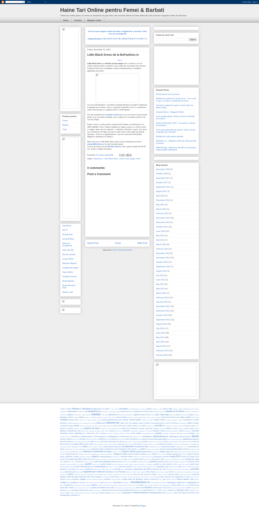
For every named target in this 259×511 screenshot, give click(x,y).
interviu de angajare (153, 449)
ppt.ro (123, 469)
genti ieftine (179, 439)
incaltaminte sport (110, 449)
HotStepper (75, 446)
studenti (163, 482)
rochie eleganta (186, 472)
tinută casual (194, 485)
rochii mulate (123, 477)
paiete (100, 461)
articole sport (148, 411)
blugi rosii (172, 415)
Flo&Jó (88, 439)
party (167, 466)
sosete (82, 482)
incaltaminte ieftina (97, 449)
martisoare (82, 456)
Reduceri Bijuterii (69, 263)
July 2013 (160, 275)
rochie (171, 472)
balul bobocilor (86, 415)
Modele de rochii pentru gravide (169, 136)
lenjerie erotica (117, 451)
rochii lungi (114, 477)
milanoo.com (138, 456)
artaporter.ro (138, 411)
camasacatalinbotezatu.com (111, 420)
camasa (64, 419)
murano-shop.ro (139, 459)
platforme (89, 469)
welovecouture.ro (141, 492)
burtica (153, 417)
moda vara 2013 (88, 459)
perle (176, 466)
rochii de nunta (162, 474)
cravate (161, 428)
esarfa (133, 433)
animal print (112, 411)
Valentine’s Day (194, 490)
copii (193, 426)
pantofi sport (194, 464)
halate (145, 444)
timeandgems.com (165, 485)
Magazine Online (120, 454)
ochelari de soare (192, 459)
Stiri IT (65, 230)
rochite (161, 477)
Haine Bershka (173, 441)
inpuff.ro (143, 449)
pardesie (122, 466)
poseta (112, 469)
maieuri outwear (140, 454)
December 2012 (163, 306)
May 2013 (160, 284)
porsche (107, 469)
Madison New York (85, 454)
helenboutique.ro (185, 444)
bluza (178, 415)
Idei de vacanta (68, 254)
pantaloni (153, 462)
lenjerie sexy (165, 452)
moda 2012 (175, 456)
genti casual (171, 439)
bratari (140, 417)
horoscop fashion (65, 446)
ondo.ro (73, 461)
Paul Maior (100, 155)
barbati (96, 414)
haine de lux (69, 444)
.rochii (62, 409)
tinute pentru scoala (121, 487)
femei (195, 436)
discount (195, 431)
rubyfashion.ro (180, 477)
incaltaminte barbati (168, 446)
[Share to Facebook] (128, 155)
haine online (89, 444)
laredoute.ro (100, 451)
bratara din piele (132, 417)
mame (159, 454)
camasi (125, 420)
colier (139, 426)
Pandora (146, 461)
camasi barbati (135, 420)
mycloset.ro (156, 459)
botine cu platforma (90, 417)
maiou (149, 454)
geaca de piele (147, 439)
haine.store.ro (138, 444)
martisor (88, 456)
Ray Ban (79, 472)
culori (175, 428)
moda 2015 (64, 459)
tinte (178, 485)
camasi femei (159, 420)
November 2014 (163, 222)
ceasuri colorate (144, 423)
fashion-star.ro (87, 436)
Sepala (146, 479)
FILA (77, 439)
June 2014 (160, 231)
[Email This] (120, 155)
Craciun (141, 428)
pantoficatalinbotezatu (67, 466)
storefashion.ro (140, 482)
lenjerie (109, 452)
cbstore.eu (113, 422)
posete (117, 469)
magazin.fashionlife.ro (107, 454)
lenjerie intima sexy (143, 452)
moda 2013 (186, 456)
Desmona (169, 431)
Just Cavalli (68, 451)
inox (138, 449)
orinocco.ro (80, 461)
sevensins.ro (154, 479)
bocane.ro (64, 417)
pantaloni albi (162, 461)
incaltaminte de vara (71, 449)
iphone (162, 449)
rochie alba (177, 472)
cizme (76, 425)
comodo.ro (159, 425)
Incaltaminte (128, 446)
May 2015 (160, 205)
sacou (188, 477)
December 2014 (163, 218)
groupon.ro (151, 441)
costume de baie (91, 428)
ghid (92, 441)
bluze (191, 415)
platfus (95, 469)
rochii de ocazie (173, 474)
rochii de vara (84, 477)
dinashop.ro (188, 431)
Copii (64, 129)
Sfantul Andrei (171, 479)
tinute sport (140, 487)
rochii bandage (88, 474)
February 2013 (162, 297)
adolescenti (63, 411)
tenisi (141, 485)
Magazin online (94, 20)
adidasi (149, 409)
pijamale (63, 469)
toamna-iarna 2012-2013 (161, 487)
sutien (62, 485)
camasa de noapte (85, 420)
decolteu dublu (100, 431)
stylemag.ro (171, 482)
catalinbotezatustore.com (75, 423)
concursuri (175, 426)
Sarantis (100, 479)
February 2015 (162, 213)
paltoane (106, 462)
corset (197, 426)
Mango (169, 454)
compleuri (168, 426)
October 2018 (162, 173)
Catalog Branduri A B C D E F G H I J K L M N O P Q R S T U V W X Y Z (117, 39)
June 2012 (160, 333)
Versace (62, 493)
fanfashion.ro (76, 436)
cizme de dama (85, 426)
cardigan (168, 420)
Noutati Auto (67, 234)
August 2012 (161, 324)
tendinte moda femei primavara (107, 485)
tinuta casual (185, 485)
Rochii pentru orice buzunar (168, 94)
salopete (75, 479)
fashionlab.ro (147, 436)
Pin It (120, 60)
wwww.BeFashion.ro (95, 144)
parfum (129, 466)
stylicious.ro (181, 482)
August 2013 (161, 271)
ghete (69, 441)
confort (181, 426)
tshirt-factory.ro (148, 490)
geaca (140, 439)
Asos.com (162, 411)
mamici (164, 454)
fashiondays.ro (113, 436)
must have (148, 459)
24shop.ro (76, 409)
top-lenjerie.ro (182, 487)
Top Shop (174, 487)
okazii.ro (67, 461)
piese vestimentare (188, 466)
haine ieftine (79, 444)
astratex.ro (170, 411)
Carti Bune (66, 226)
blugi (167, 415)
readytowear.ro (90, 472)
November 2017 (163, 178)
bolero (70, 417)
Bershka (121, 415)
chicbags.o (183, 423)
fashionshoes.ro (160, 436)
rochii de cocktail (150, 474)
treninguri (75, 490)
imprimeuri (118, 446)
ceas (122, 423)
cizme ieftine (94, 426)
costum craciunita (66, 428)
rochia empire (140, 472)
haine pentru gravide (110, 444)
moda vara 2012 (75, 459)
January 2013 (162, 302)
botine (81, 417)
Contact (77, 20)
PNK (103, 469)
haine (166, 441)
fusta (123, 439)
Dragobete (64, 433)
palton (134, 461)
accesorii (123, 409)
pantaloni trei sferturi (77, 464)
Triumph (140, 490)
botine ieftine (112, 417)
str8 (152, 482)
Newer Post (92, 243)
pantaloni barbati (173, 461)
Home (65, 20)
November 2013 (163, 258)
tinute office (110, 487)
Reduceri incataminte (67, 244)
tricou (81, 490)
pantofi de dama (183, 464)
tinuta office (64, 487)
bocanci (196, 415)
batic (106, 415)
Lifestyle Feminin (69, 276)
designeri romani (159, 431)
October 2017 (162, 182)
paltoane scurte (127, 461)
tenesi (134, 485)
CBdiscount (100, 423)
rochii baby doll (78, 474)
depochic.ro (118, 431)
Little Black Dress (111, 159)
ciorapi (70, 426)
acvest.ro (143, 409)
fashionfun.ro (137, 436)
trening (69, 490)
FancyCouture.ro (65, 436)
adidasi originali (178, 409)
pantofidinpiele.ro (101, 467)
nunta (166, 459)
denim (107, 431)
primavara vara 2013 (158, 469)
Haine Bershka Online (185, 441)
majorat (154, 454)
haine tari (121, 444)
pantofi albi (96, 464)
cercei (168, 423)
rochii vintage (154, 477)
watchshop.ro (127, 493)
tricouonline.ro (97, 490)
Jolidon (192, 449)
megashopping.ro (106, 456)
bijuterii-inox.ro (145, 415)
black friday (159, 415)
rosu (172, 477)
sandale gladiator (92, 479)
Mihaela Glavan (127, 456)
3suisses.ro (87, 409)
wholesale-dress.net (158, 493)
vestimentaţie (94, 493)
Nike (162, 459)
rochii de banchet (126, 474)
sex (161, 479)
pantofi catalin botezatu (131, 464)
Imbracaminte (108, 446)
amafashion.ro (94, 411)
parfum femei (152, 466)
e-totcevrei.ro (90, 433)
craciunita (148, 428)
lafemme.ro (88, 451)
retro (117, 472)
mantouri (184, 454)
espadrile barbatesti (169, 433)
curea (186, 428)
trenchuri (63, 490)
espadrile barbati (182, 433)
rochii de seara (73, 477)
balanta (64, 415)
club (123, 426)
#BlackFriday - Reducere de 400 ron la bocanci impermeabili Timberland (176, 148)
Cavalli (94, 423)
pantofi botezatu (117, 464)
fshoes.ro (114, 439)
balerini (70, 415)
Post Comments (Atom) (123, 250)
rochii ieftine (106, 477)
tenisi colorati (148, 485)
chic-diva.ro (175, 423)
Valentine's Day (182, 490)
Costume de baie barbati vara (110, 428)
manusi (190, 454)
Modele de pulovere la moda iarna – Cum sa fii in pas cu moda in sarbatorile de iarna (176, 99)
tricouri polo (112, 490)
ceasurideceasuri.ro (158, 423)
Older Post (142, 243)
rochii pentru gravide (133, 477)
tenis (137, 485)
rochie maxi (63, 474)
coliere (143, 426)
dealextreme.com (74, 431)
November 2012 (163, 311)
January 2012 (162, 355)
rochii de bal (117, 474)
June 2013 (160, 280)
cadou (182, 417)
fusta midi (129, 439)
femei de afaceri (66, 439)
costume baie (78, 428)
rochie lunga (195, 472)
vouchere (118, 493)
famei (197, 433)
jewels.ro (186, 449)
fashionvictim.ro (185, 436)
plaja (73, 469)
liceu (172, 451)
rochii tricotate (145, 477)
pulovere (68, 472)
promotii (195, 469)
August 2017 (161, 191)
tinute (71, 488)
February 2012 (162, 350)
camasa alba (73, 420)
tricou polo (88, 490)
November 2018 (163, 169)
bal (61, 415)
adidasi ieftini (167, 409)
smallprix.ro (64, 482)
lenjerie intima (128, 451)
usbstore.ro (172, 490)
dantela (196, 428)
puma (74, 472)
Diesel (181, 431)
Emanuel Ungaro (113, 433)
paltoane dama (116, 461)
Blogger (143, 506)
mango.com (176, 454)
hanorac (170, 444)
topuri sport (195, 487)
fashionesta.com (126, 436)
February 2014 (162, 249)
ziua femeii (191, 493)
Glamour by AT (128, 441)
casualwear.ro (188, 420)
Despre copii (67, 292)
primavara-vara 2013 (173, 469)
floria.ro (95, 439)
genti (165, 439)
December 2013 (163, 253)
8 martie (106, 409)
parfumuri (160, 467)
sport (102, 482)
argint (118, 411)
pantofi (88, 464)
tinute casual (78, 487)
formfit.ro (102, 439)
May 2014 (160, 235)
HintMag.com (195, 444)
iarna (85, 446)
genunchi (63, 441)
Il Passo (100, 446)
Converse (187, 426)
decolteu (91, 431)
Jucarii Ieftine (68, 259)
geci (160, 439)
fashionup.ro (174, 436)
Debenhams (84, 431)
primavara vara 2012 (142, 469)
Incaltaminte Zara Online (127, 449)
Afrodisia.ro (80, 411)
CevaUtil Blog (68, 239)
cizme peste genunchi (106, 426)
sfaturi (192, 479)
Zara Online (182, 493)
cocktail (128, 426)
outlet (96, 461)
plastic (77, 469)
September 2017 (163, 187)
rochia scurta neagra (127, 159)
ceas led (128, 423)
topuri (189, 487)
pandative (140, 461)
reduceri (101, 472)
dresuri (71, 433)
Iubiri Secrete (68, 250)
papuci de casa (114, 466)
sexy (164, 479)
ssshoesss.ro (108, 482)
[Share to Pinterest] (130, 155)
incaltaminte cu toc (181, 446)
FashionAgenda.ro (100, 436)
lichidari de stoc (179, 451)
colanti (134, 426)
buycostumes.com (172, 417)
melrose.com (117, 456)
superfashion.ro (193, 482)
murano (130, 459)
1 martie (68, 409)
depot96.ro (127, 431)
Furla (120, 439)
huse (80, 446)
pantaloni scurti (193, 461)
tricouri (105, 490)
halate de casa (153, 444)
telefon (88, 485)
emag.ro (103, 433)
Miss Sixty (150, 456)
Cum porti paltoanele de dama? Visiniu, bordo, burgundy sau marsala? (176, 131)
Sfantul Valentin (183, 479)
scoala (124, 479)
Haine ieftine (67, 272)
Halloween (162, 444)
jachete (174, 449)
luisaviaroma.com (71, 454)
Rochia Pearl (113, 147)
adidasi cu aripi (157, 409)
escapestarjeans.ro (148, 433)
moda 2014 (194, 456)
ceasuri (134, 423)
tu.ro (155, 490)
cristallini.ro (168, 428)
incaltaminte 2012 (141, 447)
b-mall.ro (180, 411)
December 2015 (163, 200)
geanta (156, 439)
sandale (82, 479)
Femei (65, 120)
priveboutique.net (185, 469)
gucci (157, 441)
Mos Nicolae (116, 459)
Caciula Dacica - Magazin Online (170, 112)
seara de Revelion (135, 479)
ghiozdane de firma (116, 441)
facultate (191, 433)
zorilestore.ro (75, 495)
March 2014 (161, 244)
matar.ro (95, 456)
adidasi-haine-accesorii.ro (191, 409)
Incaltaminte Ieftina (70, 268)
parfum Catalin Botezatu (140, 466)
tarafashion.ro (69, 485)
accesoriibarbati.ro (134, 409)
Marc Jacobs (74, 456)
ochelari (182, 459)
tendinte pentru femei (124, 485)
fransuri (108, 439)
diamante (175, 431)
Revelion (122, 472)
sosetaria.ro (74, 482)
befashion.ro (98, 159)
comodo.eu (150, 426)
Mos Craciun (108, 459)
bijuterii (136, 415)
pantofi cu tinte (160, 464)
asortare (156, 411)
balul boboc (77, 415)
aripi (132, 411)
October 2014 (162, 227)
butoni (163, 417)
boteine (76, 417)
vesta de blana (75, 493)
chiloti (189, 423)
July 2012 (160, 328)
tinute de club (87, 487)
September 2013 (163, 266)
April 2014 (160, 240)
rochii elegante (96, 477)
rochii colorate (107, 474)
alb (86, 411)
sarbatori (107, 479)
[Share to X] (125, 155)
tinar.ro (174, 485)
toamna (148, 487)
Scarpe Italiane (116, 479)
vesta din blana (85, 493)
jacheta (168, 449)
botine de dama (102, 417)
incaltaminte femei (83, 449)
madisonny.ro (95, 454)
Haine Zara (128, 444)
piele (180, 466)
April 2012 (160, 342)
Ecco (98, 433)
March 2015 (161, 209)
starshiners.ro (118, 482)
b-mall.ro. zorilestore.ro (192, 411)
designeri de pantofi (145, 431)
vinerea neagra (104, 493)
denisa (112, 431)
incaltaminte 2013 (154, 446)
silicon (197, 479)
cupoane (180, 428)
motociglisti (123, 459)
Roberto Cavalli (131, 472)
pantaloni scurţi (65, 464)
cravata (155, 428)
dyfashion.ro (79, 433)
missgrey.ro (158, 456)
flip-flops (82, 439)
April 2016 (160, 196)
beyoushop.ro (129, 415)
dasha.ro (63, 431)
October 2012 (162, 315)
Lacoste (80, 451)
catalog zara (87, 423)
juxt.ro (75, 451)
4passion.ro (98, 409)
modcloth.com (99, 459)
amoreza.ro (105, 411)
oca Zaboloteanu (174, 459)
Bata (103, 415)
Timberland (156, 485)
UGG (160, 490)
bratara (124, 417)
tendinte (94, 485)
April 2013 (160, 289)
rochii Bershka (98, 474)
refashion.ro (110, 472)
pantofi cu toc (171, 464)
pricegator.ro (129, 469)
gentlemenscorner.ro (191, 439)
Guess (161, 441)
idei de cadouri (92, 446)
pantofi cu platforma (146, 464)
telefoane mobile (80, 485)
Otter (91, 461)
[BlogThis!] (122, 155)
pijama (197, 466)
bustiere (158, 417)
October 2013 (162, 262)
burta (148, 417)
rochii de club (138, 474)
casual (180, 420)
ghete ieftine (86, 441)
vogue (113, 493)
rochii (138, 159)
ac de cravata (114, 409)
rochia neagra (150, 472)
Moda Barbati (68, 281)
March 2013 (161, 293)
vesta (67, 493)
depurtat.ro (135, 431)
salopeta (69, 479)
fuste (135, 439)
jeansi (180, 449)
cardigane (175, 420)
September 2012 (163, 320)
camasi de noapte (147, 420)
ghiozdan (97, 441)
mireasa (144, 456)
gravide (145, 441)
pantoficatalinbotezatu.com (84, 466)
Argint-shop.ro (125, 411)
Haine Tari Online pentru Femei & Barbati (112, 10)
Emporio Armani (125, 433)
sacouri (62, 479)
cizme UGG (117, 426)
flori (92, 439)
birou (153, 415)
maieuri (131, 454)
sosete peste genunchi (92, 482)
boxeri (118, 417)
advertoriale (72, 411)
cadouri (188, 417)
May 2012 (160, 337)
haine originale (98, 444)
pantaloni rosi (183, 461)
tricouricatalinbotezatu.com (127, 490)
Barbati (65, 125)
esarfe (138, 433)
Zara (176, 493)
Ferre (74, 439)
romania (167, 477)
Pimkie (69, 469)
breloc (144, 417)
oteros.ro (87, 461)
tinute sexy (131, 487)
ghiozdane (104, 441)
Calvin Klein (195, 417)
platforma (82, 469)
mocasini (166, 456)
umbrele (164, 490)
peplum (171, 466)
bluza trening (184, 415)
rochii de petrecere (186, 474)
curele (191, 428)
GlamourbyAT (137, 441)
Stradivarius (157, 482)
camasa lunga (96, 420)
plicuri (99, 469)
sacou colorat (194, 477)
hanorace (176, 444)
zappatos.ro (170, 493)
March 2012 (161, 346)
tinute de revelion (98, 488)
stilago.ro (127, 482)
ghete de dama (77, 441)
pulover (62, 472)
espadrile (158, 433)
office (61, 461)
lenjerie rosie (156, 451)
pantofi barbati (105, 464)
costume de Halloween (129, 428)
